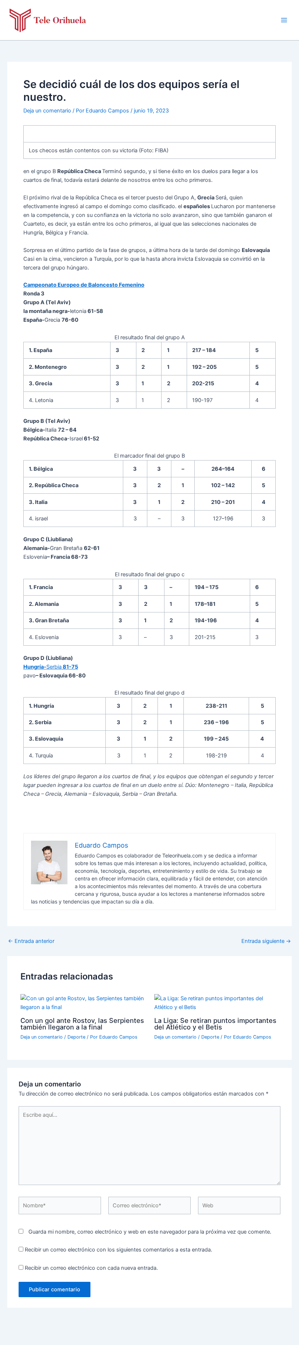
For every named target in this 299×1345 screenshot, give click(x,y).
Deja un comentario (47, 110)
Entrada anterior (31, 941)
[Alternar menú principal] (284, 20)
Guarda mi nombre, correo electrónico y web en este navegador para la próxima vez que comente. (149, 1232)
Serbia (50, 667)
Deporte (76, 1037)
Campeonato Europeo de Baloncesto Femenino (83, 285)
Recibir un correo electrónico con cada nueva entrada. (91, 1268)
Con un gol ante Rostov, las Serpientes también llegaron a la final (82, 1023)
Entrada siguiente (266, 941)
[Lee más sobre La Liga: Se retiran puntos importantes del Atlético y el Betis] (216, 1002)
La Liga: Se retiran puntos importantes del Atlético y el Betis (215, 1023)
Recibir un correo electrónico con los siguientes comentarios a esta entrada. (118, 1249)
